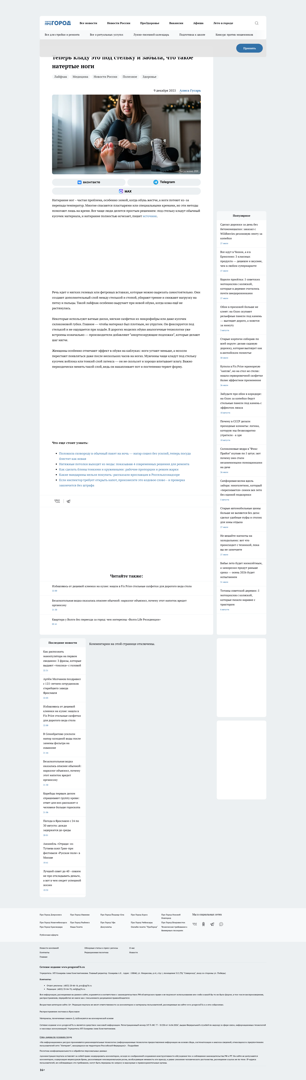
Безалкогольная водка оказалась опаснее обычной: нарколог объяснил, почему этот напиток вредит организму (119, 605)
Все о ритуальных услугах (106, 34)
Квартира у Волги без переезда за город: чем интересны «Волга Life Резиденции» (106, 621)
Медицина (80, 77)
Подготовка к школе (192, 34)
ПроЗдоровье (149, 23)
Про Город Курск (139, 914)
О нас (132, 948)
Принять (249, 48)
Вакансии (176, 23)
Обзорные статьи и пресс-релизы (101, 948)
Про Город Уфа (107, 922)
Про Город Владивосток (173, 922)
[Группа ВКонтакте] (89, 182)
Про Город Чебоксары (142, 922)
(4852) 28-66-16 (71, 985)
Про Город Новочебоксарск (53, 922)
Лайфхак (60, 77)
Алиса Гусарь (190, 90)
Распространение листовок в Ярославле (60, 1011)
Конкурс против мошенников (234, 34)
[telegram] (69, 501)
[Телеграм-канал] (164, 182)
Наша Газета (76, 927)
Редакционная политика (96, 952)
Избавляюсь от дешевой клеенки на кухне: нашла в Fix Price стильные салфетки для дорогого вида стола (122, 588)
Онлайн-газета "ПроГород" (144, 927)
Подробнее (133, 1045)
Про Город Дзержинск (51, 914)
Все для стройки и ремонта (62, 34)
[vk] (57, 501)
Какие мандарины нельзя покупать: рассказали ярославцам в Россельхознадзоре (119, 475)
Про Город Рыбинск (80, 922)
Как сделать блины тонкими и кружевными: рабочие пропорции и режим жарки (118, 469)
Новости (133, 952)
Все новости (88, 23)
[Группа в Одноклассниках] (203, 924)
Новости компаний (49, 948)
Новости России (118, 23)
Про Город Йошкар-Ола (112, 914)
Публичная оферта (49, 935)
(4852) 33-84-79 (64, 989)
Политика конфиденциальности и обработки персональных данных (73, 1051)
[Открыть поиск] (256, 23)
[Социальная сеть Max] (126, 191)
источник (150, 216)
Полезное (130, 77)
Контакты (44, 952)
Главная (43, 956)
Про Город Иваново (80, 914)
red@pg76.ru (79, 989)
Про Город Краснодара (51, 927)
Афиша (198, 23)
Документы (106, 927)
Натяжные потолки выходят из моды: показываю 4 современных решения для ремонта (124, 464)
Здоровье (149, 77)
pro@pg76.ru (85, 985)
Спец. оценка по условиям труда (56, 1037)
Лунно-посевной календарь (151, 34)
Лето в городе (223, 23)
